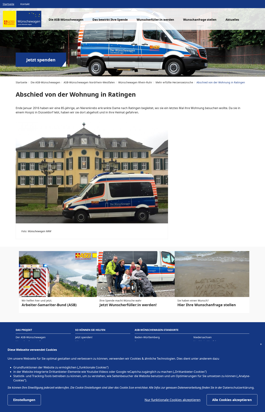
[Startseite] (22, 20)
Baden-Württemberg (147, 337)
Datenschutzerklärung (238, 388)
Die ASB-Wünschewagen (45, 82)
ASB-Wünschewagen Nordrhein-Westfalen (89, 82)
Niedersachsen (202, 337)
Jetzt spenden (41, 60)
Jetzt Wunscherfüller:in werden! (128, 304)
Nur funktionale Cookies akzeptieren (172, 400)
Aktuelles (232, 20)
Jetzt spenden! (83, 337)
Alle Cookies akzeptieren (232, 400)
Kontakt (25, 4)
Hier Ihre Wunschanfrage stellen (206, 304)
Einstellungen (24, 400)
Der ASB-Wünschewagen (31, 337)
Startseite (8, 4)
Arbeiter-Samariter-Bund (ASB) (49, 304)
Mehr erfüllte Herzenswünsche (174, 82)
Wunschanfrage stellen (200, 20)
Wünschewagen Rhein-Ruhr (135, 82)
